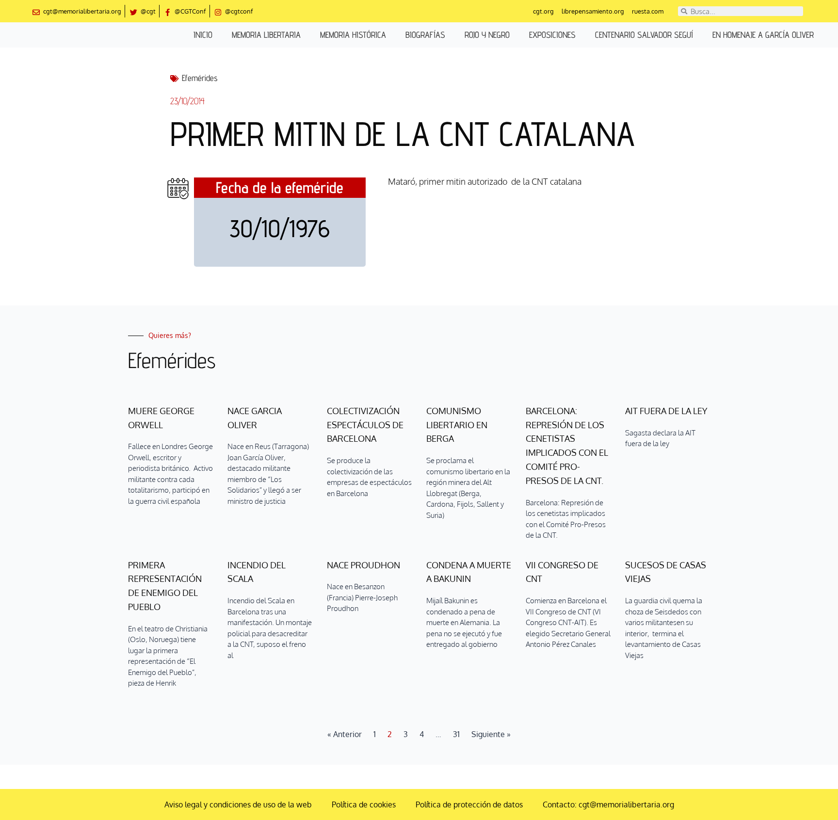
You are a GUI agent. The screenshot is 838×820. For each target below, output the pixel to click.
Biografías (425, 35)
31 (456, 734)
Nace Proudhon (363, 565)
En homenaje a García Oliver (763, 35)
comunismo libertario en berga (456, 424)
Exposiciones (552, 35)
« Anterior (344, 734)
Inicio (202, 35)
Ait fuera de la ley (666, 410)
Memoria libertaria (266, 35)
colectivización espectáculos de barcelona (365, 424)
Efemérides (200, 78)
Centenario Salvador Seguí (644, 35)
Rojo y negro (487, 35)
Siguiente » (491, 734)
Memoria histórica (353, 35)
